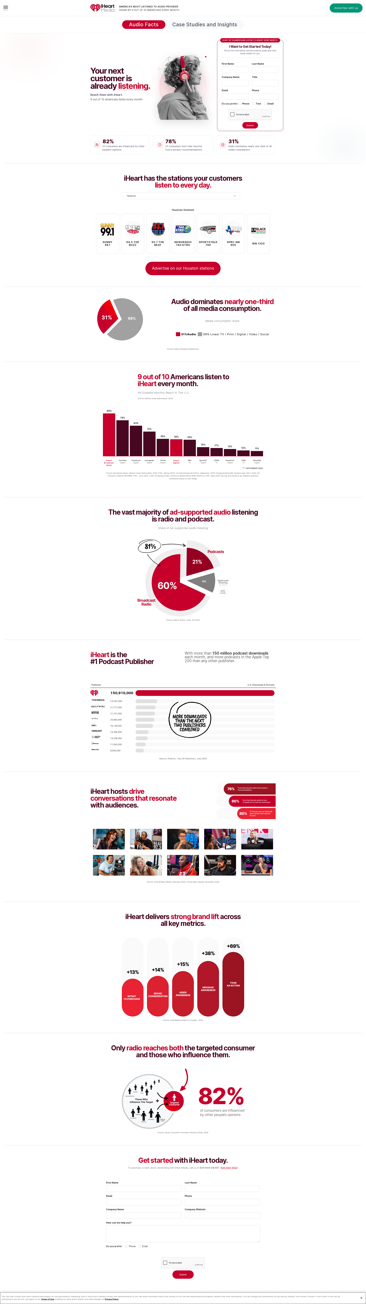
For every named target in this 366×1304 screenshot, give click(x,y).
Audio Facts (144, 24)
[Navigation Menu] (5, 8)
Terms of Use (47, 1299)
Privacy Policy (112, 1299)
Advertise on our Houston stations (183, 268)
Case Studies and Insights (204, 24)
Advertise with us (346, 8)
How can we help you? (119, 1222)
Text (258, 103)
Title (254, 77)
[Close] (361, 1298)
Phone (255, 90)
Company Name (230, 77)
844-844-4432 (229, 1167)
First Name (228, 63)
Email (225, 90)
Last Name (258, 63)
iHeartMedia (102, 8)
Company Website (195, 1209)
